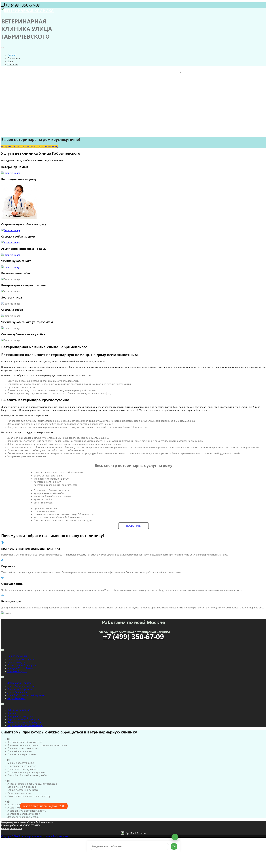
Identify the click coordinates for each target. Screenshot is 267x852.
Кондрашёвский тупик (20, 716)
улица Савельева (17, 692)
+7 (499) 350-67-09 (22, 5)
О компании (13, 58)
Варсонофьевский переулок (23, 719)
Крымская (13, 712)
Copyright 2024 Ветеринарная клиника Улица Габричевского (35, 836)
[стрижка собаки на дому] (133, 242)
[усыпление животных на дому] (133, 254)
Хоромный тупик (17, 671)
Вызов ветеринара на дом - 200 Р (43, 806)
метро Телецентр (16, 698)
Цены (10, 61)
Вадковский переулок (19, 689)
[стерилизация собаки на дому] (133, 230)
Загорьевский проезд (19, 682)
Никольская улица (17, 662)
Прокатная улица (17, 655)
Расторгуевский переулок (21, 665)
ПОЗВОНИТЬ (133, 525)
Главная (11, 55)
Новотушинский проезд (21, 658)
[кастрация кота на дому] (133, 202)
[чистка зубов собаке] (133, 267)
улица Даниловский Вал (21, 685)
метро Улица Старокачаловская (25, 725)
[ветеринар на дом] (133, 172)
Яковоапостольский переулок (24, 722)
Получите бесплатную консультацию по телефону (29, 146)
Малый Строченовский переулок (26, 695)
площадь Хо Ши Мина (20, 668)
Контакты (12, 64)
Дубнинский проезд (18, 709)
